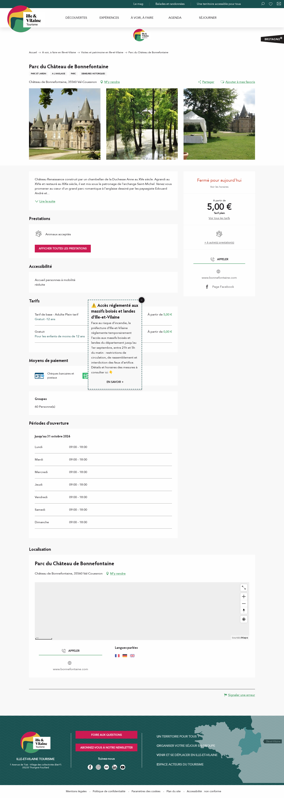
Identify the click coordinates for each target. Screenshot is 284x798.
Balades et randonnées (170, 4)
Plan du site (174, 791)
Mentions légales (76, 791)
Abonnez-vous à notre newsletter (106, 747)
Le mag (138, 4)
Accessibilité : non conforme (204, 791)
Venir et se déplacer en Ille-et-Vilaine (187, 755)
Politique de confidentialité (109, 791)
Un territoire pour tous (177, 736)
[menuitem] (76, 17)
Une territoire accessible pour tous (219, 4)
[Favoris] (271, 4)
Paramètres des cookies (146, 791)
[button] (222, 81)
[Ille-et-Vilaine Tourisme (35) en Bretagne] (142, 35)
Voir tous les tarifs (219, 218)
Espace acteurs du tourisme (180, 764)
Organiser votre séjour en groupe (186, 746)
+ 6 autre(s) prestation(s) (219, 242)
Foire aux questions (106, 735)
